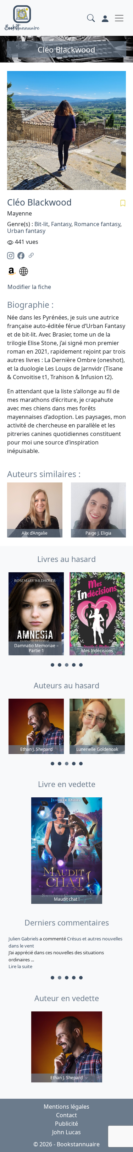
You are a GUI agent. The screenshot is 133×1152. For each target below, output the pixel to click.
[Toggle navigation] (119, 18)
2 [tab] (59, 665)
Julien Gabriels (24, 938)
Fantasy (61, 224)
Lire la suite (20, 966)
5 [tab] (81, 665)
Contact (66, 1115)
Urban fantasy (26, 231)
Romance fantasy (97, 224)
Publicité (66, 1124)
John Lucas (66, 1132)
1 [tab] (52, 665)
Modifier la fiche (29, 287)
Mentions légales (66, 1106)
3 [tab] (66, 665)
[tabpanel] (36, 614)
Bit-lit (41, 224)
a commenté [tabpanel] (65, 952)
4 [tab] (74, 665)
